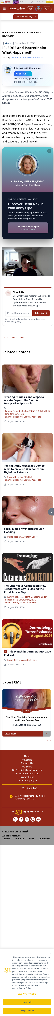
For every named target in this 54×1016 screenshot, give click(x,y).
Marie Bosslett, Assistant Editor (22, 536)
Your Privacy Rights (27, 780)
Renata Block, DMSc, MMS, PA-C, (20, 599)
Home (5, 32)
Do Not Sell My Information (27, 770)
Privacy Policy (27, 777)
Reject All (27, 1002)
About (27, 756)
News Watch (18, 337)
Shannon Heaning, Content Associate (23, 416)
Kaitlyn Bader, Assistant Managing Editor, (27, 596)
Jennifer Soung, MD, (14, 413)
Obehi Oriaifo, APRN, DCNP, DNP (20, 602)
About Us (19, 838)
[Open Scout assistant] (38, 8)
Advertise (27, 759)
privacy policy (16, 321)
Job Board (27, 766)
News (31, 838)
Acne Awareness (31, 32)
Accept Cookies (27, 1010)
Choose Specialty (24, 16)
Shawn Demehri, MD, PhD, (20, 477)
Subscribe (39, 313)
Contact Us (27, 763)
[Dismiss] (49, 151)
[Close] (50, 953)
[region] (27, 982)
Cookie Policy (25, 988)
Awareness (16, 32)
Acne (5, 337)
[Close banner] (50, 4)
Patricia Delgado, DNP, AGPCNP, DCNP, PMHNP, (27, 411)
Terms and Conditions (27, 773)
